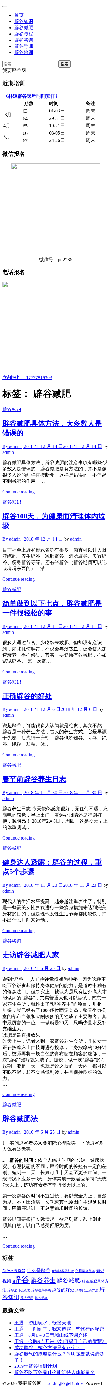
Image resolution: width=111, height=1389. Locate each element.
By (13, 446)
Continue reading (18, 491)
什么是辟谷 (38, 1270)
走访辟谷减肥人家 (30, 955)
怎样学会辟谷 (85, 1271)
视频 (6, 1281)
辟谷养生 (43, 1280)
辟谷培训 (23, 52)
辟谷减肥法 (20, 1119)
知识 (100, 1271)
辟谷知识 (23, 21)
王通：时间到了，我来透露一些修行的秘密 (59, 1328)
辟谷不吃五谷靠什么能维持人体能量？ (54, 1372)
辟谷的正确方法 (86, 1290)
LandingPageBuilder (64, 1383)
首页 (19, 15)
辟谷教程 (23, 33)
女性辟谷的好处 (63, 1271)
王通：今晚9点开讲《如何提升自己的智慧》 (60, 1341)
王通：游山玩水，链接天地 (42, 1322)
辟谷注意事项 (41, 1290)
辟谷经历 (26, 1298)
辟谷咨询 (23, 39)
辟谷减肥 (23, 27)
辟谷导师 (23, 46)
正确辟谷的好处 (27, 696)
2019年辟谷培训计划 (35, 1366)
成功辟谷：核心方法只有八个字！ (49, 1347)
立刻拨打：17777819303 (27, 377)
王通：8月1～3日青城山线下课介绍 (51, 1335)
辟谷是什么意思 (18, 1290)
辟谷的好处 (63, 1289)
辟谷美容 (41, 1298)
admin (8, 452)
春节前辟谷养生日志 (34, 779)
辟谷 (21, 1279)
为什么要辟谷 (13, 1271)
